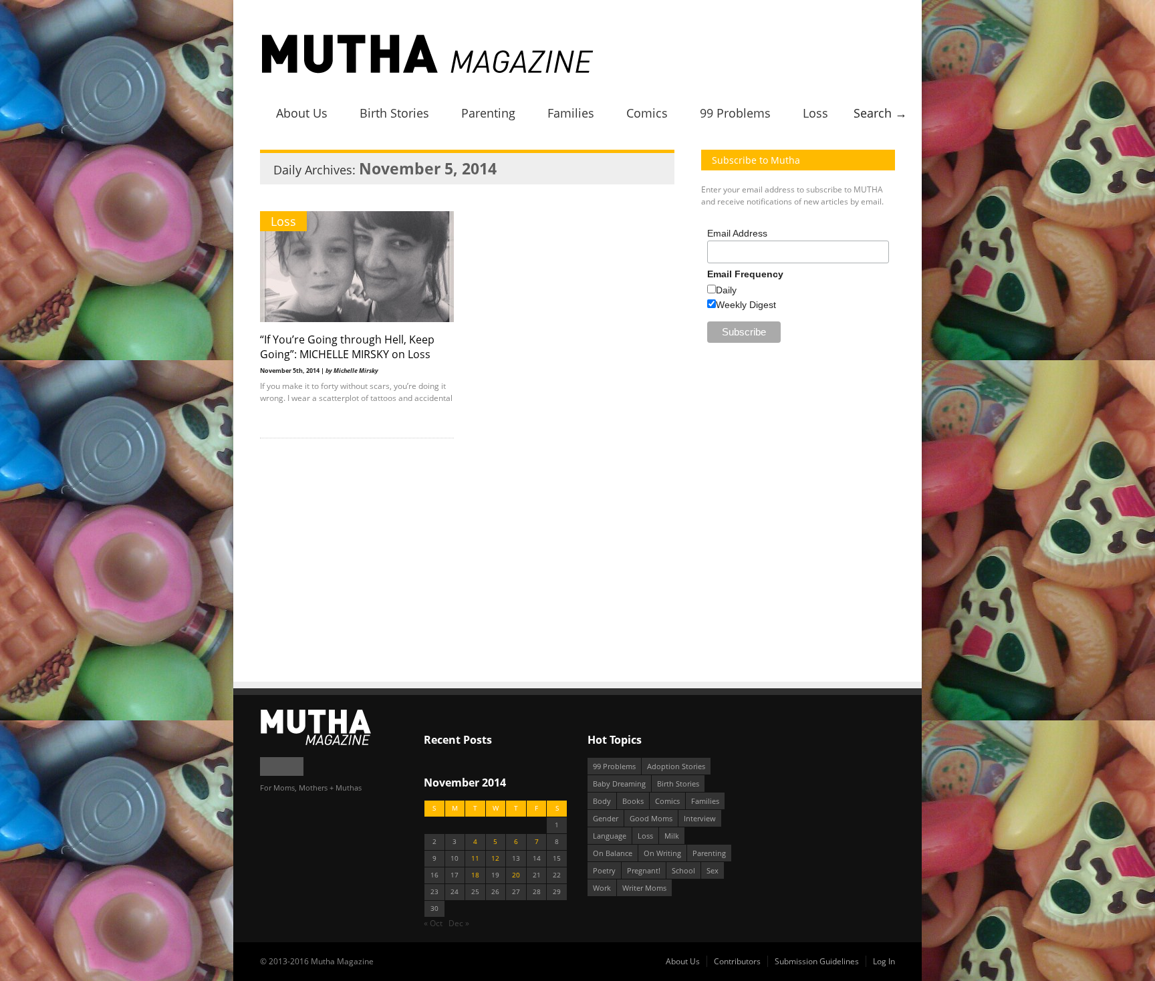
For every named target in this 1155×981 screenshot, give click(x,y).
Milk (671, 836)
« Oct (433, 923)
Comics (647, 113)
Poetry (604, 870)
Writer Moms (644, 888)
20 (516, 875)
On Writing (662, 853)
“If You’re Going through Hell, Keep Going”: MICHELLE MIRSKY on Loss (347, 347)
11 (475, 858)
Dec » (458, 923)
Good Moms (651, 818)
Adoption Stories (676, 766)
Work (602, 888)
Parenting (488, 113)
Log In (884, 961)
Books (633, 801)
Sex (713, 870)
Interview (700, 818)
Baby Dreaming (619, 784)
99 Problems (735, 113)
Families (570, 113)
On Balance (612, 853)
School (683, 870)
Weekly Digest (746, 304)
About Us (302, 113)
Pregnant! (643, 870)
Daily (726, 290)
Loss (815, 113)
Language (609, 836)
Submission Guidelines (817, 961)
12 (495, 858)
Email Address (737, 233)
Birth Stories (394, 113)
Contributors (737, 961)
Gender (605, 818)
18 (475, 875)
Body (602, 801)
